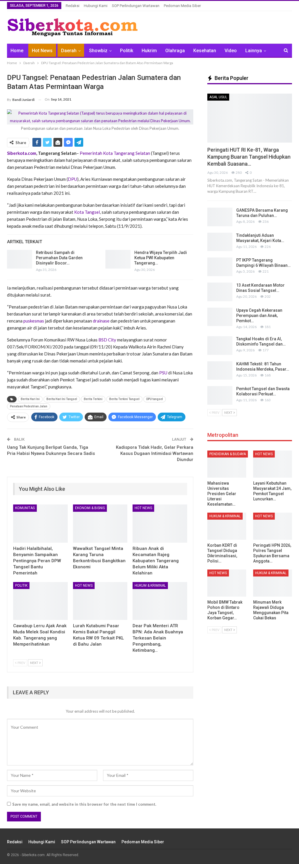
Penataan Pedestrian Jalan (28, 406)
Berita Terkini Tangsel (124, 399)
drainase (101, 320)
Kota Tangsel (87, 212)
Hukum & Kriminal (150, 585)
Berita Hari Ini (30, 399)
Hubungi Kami (95, 5)
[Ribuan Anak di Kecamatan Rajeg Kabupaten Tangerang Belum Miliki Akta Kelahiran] (160, 523)
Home (17, 50)
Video (231, 50)
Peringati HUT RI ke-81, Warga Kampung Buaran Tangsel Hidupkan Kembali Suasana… (249, 157)
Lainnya (253, 50)
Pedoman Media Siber (182, 5)
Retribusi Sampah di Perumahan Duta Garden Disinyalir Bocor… (59, 257)
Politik (126, 50)
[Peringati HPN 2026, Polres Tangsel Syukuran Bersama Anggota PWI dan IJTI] (272, 526)
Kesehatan (204, 50)
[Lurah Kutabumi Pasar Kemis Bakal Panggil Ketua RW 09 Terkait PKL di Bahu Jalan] (100, 601)
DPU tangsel (154, 399)
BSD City (107, 339)
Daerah (69, 50)
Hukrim (149, 50)
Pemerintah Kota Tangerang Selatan (115, 153)
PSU (163, 372)
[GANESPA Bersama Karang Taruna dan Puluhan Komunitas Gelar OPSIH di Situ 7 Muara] (219, 217)
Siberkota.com (21, 153)
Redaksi (72, 5)
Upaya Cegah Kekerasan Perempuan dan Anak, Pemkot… (259, 315)
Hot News (42, 50)
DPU (72, 179)
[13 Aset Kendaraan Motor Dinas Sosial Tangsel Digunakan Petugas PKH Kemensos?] (219, 292)
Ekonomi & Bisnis (90, 508)
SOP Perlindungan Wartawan (135, 5)
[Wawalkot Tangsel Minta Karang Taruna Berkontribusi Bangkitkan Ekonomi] (100, 523)
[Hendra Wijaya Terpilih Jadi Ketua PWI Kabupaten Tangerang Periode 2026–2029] (118, 259)
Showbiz (98, 50)
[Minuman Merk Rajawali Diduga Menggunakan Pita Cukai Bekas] (272, 583)
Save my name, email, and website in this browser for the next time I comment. (84, 804)
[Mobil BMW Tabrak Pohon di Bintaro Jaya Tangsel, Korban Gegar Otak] (226, 583)
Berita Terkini (93, 399)
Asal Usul (218, 97)
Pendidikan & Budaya (227, 454)
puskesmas (33, 320)
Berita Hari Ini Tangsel (61, 399)
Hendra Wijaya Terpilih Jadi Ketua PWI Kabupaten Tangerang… (160, 257)
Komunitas (25, 508)
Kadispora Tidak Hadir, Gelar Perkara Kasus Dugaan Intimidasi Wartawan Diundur (154, 453)
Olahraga (175, 50)
